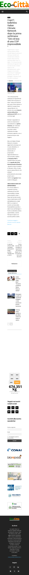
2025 (17, 378)
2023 (17, 375)
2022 (12, 375)
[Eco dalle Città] (14, 5)
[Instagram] (12, 407)
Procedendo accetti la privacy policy (13, 437)
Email (8, 432)
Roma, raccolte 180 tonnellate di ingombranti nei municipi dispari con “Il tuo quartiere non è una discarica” (18, 250)
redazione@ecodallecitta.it (14, 557)
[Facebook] (8, 233)
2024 (12, 378)
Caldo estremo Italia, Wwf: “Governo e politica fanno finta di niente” (18, 283)
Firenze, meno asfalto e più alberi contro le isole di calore (18, 315)
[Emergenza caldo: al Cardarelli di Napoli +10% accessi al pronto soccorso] (11, 296)
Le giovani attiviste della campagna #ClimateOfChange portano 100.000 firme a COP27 (10, 250)
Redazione (11, 80)
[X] (12, 233)
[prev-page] (8, 324)
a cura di (14, 222)
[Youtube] (16, 411)
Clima (8, 15)
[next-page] (11, 324)
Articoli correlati (12, 271)
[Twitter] (12, 411)
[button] (2, 12)
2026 (11, 382)
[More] (19, 233)
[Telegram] (8, 411)
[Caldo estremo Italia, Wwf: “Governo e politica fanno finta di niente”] (11, 278)
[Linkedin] (15, 233)
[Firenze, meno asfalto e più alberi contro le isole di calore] (11, 311)
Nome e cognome (11, 427)
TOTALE (17, 382)
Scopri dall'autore (12, 273)
